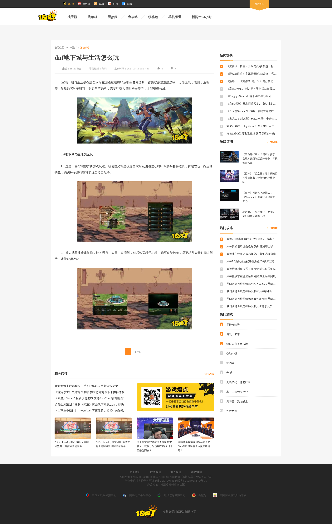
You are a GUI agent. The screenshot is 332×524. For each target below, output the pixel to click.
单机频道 (174, 17)
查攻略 (133, 17)
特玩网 (86, 3)
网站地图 (196, 472)
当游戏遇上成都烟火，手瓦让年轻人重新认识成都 (86, 386)
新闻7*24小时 (202, 17)
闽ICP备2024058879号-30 (191, 480)
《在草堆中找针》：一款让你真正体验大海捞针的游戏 (89, 410)
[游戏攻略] (272, 228)
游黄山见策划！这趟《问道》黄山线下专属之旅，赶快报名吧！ (91, 404)
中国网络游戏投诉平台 (233, 495)
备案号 (202, 495)
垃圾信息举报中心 (174, 495)
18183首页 (71, 47)
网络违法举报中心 (140, 495)
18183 (71, 3)
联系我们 (155, 472)
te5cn (129, 3)
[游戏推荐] (272, 142)
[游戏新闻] (209, 374)
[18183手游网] (47, 17)
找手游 (72, 17)
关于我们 (134, 472)
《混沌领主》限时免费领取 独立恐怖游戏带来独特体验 (89, 392)
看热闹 (113, 17)
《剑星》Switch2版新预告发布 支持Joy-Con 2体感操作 (89, 398)
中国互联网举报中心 (104, 495)
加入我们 (175, 472)
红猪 (115, 3)
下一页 (137, 351)
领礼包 (153, 17)
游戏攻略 (85, 47)
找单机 (92, 17)
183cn (101, 3)
